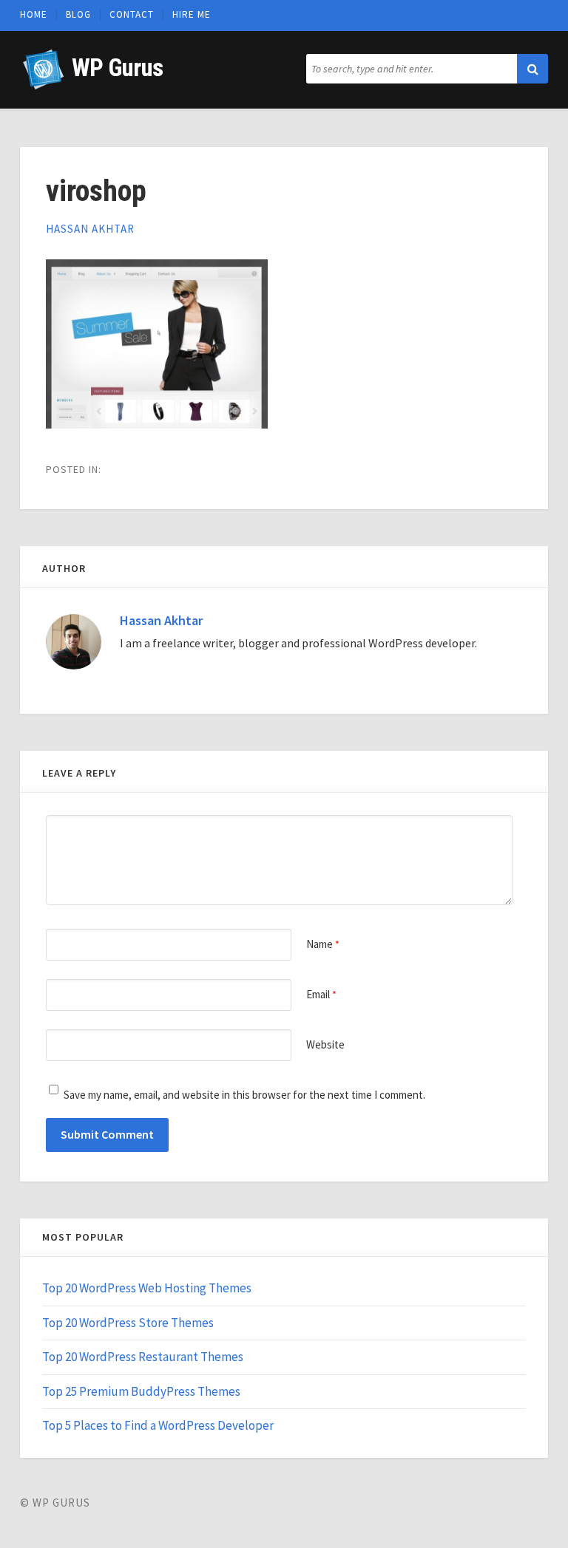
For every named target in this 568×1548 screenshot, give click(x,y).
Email (321, 994)
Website (325, 1044)
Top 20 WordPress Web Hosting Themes (146, 1288)
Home (33, 15)
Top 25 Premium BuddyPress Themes (141, 1391)
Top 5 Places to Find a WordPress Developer (158, 1425)
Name (322, 944)
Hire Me (191, 15)
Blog (78, 15)
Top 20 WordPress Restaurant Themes (142, 1356)
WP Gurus (117, 67)
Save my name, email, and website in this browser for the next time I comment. (244, 1095)
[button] (532, 68)
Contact (131, 15)
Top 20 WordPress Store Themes (128, 1323)
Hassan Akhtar (90, 229)
